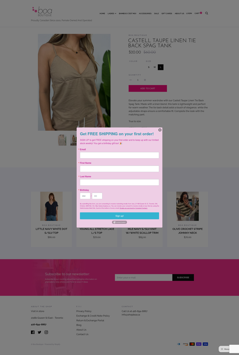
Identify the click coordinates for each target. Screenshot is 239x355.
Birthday (84, 190)
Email (83, 149)
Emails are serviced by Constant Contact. (134, 208)
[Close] (160, 130)
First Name (85, 163)
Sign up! (119, 215)
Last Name (85, 176)
